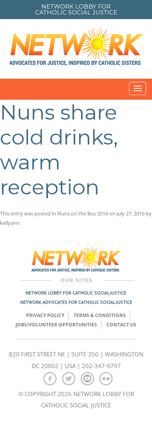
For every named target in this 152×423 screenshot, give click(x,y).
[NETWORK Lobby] (76, 49)
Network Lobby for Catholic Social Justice (76, 293)
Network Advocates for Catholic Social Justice (76, 302)
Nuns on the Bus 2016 (82, 213)
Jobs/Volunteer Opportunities (56, 324)
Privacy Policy (45, 315)
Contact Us (121, 324)
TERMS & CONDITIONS (100, 315)
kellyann (9, 222)
